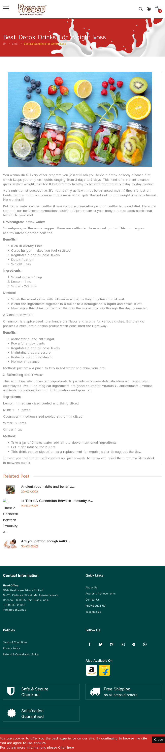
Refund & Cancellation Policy (21, 654)
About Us (91, 587)
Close (158, 739)
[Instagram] (112, 644)
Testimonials (93, 611)
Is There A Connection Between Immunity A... (57, 501)
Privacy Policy (11, 648)
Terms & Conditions (15, 642)
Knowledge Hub (95, 605)
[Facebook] (90, 644)
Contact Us (93, 599)
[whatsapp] (145, 644)
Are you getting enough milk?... (45, 541)
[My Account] (149, 9)
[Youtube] (123, 644)
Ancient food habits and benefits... (48, 486)
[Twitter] (101, 644)
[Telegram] (134, 644)
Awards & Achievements (101, 593)
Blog (15, 43)
